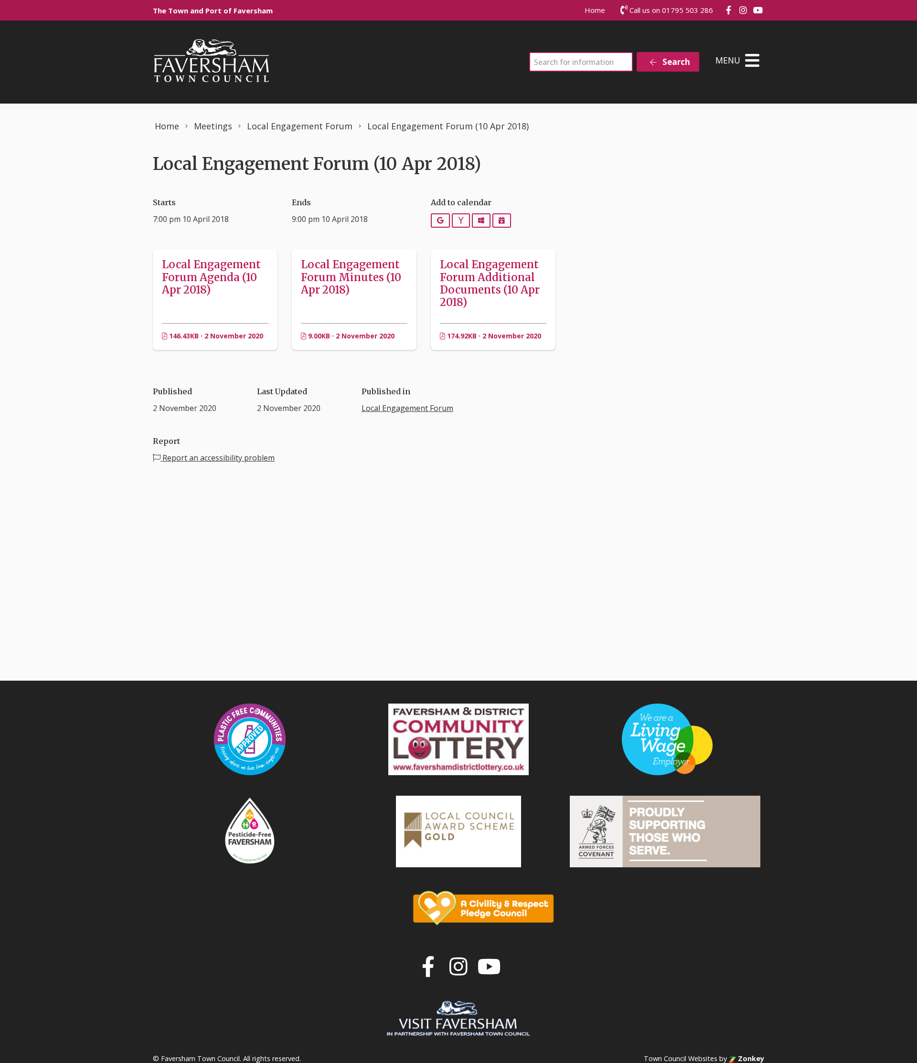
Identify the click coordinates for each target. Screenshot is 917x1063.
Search (675, 61)
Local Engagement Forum (407, 408)
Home (595, 10)
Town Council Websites (680, 1058)
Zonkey (750, 1058)
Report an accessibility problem (217, 458)
